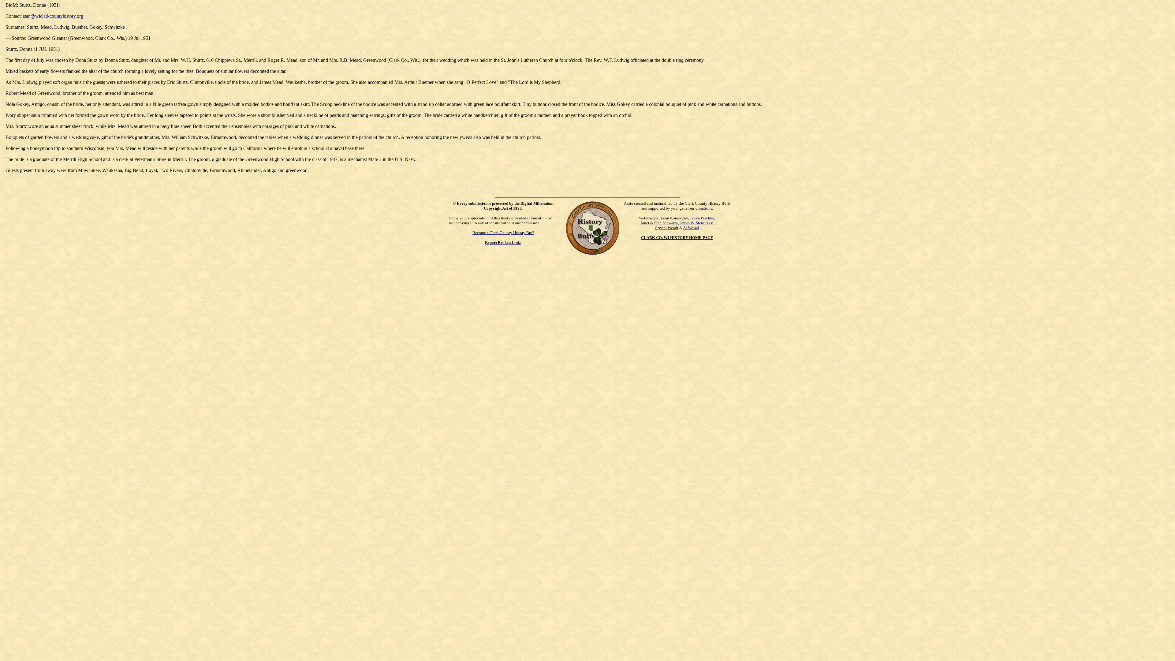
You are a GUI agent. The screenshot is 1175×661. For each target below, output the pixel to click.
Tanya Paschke (702, 218)
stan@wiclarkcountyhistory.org (53, 16)
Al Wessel (691, 228)
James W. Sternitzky (696, 223)
